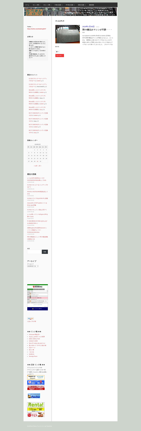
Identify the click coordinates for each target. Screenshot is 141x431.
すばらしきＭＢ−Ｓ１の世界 (37, 336)
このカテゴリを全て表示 (37, 304)
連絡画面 (91, 5)
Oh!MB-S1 (31, 354)
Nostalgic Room (33, 356)
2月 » (39, 166)
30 (37, 161)
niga (41, 109)
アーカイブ (30, 264)
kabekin (97, 26)
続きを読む (59, 55)
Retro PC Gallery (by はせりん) (37, 343)
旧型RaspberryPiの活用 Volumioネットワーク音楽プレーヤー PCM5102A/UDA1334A (37, 230)
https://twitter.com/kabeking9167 (36, 29)
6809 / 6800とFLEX (34, 339)
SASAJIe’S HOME (33, 341)
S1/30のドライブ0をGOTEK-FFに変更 (37, 198)
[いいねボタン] (57, 52)
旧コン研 (31, 349)
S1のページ (32, 347)
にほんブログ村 (31, 321)
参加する (46, 306)
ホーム (27, 5)
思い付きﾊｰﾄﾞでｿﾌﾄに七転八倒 (37, 345)
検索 (28, 248)
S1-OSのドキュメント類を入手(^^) (36, 209)
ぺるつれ (31, 352)
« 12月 (35, 166)
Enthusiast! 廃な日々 (34, 334)
